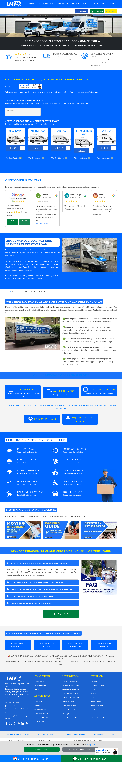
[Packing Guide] (61, 530)
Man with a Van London (47, 734)
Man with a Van (34, 575)
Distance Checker (40, 721)
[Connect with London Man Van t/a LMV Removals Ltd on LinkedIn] (22, 723)
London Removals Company (18, 734)
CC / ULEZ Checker (41, 717)
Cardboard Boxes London (75, 734)
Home (7, 292)
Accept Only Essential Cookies (80, 749)
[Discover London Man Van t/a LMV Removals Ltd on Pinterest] (18, 723)
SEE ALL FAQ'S (61, 614)
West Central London (98, 718)
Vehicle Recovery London (104, 734)
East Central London (98, 685)
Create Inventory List (41, 713)
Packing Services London (71, 710)
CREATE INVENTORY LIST (99, 391)
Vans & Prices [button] (62, 3)
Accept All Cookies (41, 749)
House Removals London (70, 685)
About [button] (32, 3)
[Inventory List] (99, 530)
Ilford (93, 698)
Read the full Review (42, 223)
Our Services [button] (45, 3)
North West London (97, 706)
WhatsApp (99, 11)
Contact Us (10, 706)
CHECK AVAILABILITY (23, 392)
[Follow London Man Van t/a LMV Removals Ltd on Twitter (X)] (10, 723)
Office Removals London (70, 689)
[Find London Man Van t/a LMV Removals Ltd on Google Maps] (14, 723)
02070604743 (81, 11)
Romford (94, 710)
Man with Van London (70, 681)
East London (95, 681)
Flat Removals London (70, 693)
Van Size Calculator (40, 709)
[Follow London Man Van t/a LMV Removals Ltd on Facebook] (6, 723)
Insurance (37, 689)
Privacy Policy (39, 681)
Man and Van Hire (17, 292)
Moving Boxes (67, 714)
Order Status (38, 701)
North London (96, 702)
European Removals (69, 706)
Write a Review (24, 222)
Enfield (93, 689)
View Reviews (12, 222)
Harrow (93, 693)
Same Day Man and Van (70, 718)
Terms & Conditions (41, 685)
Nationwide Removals (69, 702)
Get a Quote (110, 11)
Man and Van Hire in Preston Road (36, 292)
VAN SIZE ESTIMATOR (61, 393)
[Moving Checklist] (23, 530)
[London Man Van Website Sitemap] (26, 723)
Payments (37, 705)
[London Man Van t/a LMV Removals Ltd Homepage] (13, 4)
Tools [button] (86, 3)
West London (95, 714)
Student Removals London (71, 698)
